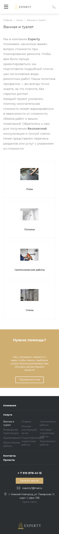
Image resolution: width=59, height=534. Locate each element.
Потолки (29, 229)
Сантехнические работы (30, 269)
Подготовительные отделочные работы (32, 441)
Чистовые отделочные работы (47, 433)
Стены (29, 310)
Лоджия (26, 421)
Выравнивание (12, 437)
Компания (9, 405)
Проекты (9, 460)
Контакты (9, 455)
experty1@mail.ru (32, 488)
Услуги (7, 414)
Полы (29, 189)
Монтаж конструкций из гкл (29, 430)
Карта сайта (29, 501)
